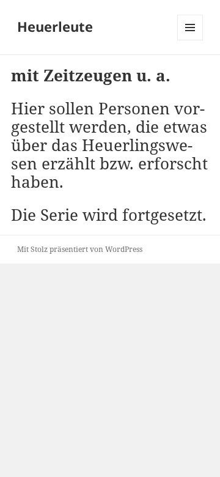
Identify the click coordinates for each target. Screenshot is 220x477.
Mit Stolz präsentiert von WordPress (79, 249)
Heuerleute (55, 26)
